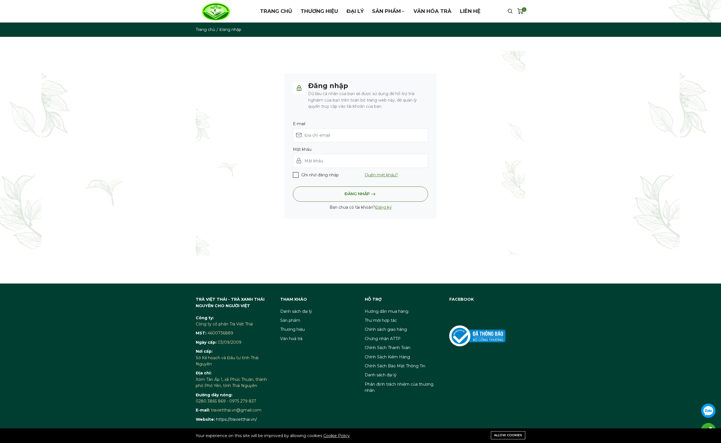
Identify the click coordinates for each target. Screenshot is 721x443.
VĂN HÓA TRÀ (432, 11)
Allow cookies (508, 435)
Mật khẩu (302, 149)
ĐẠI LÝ (355, 11)
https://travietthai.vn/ (236, 419)
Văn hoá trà (291, 338)
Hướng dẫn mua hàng (386, 311)
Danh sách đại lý (296, 311)
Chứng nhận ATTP (382, 338)
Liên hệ (470, 11)
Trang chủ (276, 11)
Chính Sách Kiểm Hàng (387, 356)
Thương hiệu (319, 11)
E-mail (299, 123)
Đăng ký (383, 207)
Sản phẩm (386, 11)
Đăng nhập (357, 193)
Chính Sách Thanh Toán (387, 347)
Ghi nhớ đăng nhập (320, 174)
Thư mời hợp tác (381, 320)
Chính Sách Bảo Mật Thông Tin (395, 365)
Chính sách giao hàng (386, 329)
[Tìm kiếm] (510, 11)
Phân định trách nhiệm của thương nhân (399, 387)
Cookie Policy (336, 435)
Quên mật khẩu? (381, 174)
